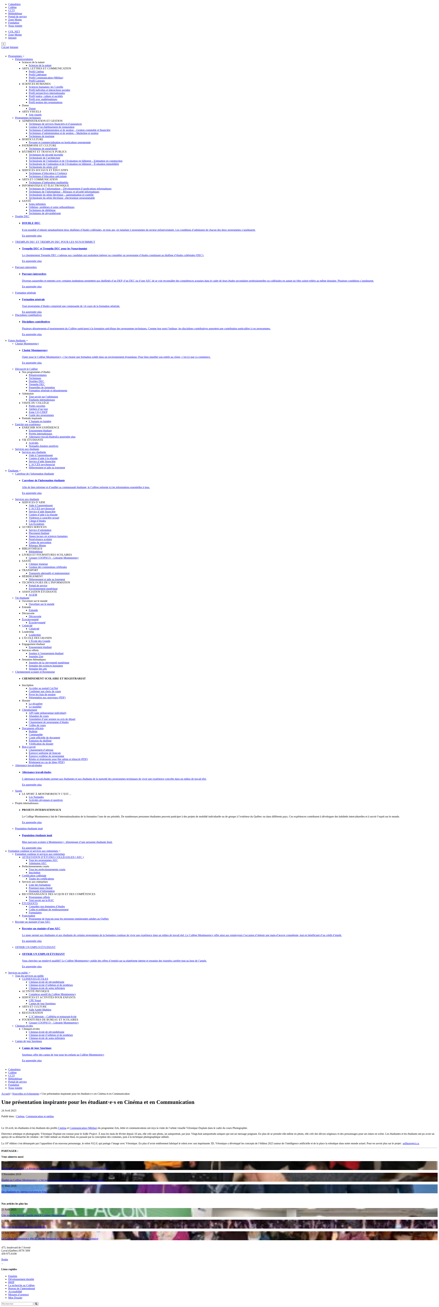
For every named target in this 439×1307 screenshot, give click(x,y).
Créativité (27, 625)
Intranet (12, 37)
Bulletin (33, 731)
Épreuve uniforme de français (45, 753)
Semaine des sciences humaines (46, 665)
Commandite (36, 734)
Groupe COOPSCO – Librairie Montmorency (54, 557)
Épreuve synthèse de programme (46, 756)
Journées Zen (36, 656)
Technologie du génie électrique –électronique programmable (62, 197)
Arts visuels (35, 114)
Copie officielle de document (44, 737)
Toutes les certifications (41, 878)
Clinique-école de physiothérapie (46, 981)
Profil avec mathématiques (43, 99)
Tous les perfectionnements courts (47, 869)
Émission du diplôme (40, 740)
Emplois (12, 1276)
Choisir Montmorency (27, 343)
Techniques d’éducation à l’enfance (48, 173)
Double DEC (22, 216)
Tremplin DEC (37, 384)
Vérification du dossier (41, 743)
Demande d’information (42, 891)
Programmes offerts (39, 897)
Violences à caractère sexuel (44, 517)
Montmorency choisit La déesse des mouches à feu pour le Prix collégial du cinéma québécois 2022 (55, 1168)
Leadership (35, 634)
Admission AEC (38, 863)
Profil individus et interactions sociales (49, 90)
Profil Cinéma (36, 71)
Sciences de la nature (40, 65)
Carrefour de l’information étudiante (34, 473)
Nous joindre (15, 25)
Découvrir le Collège (26, 368)
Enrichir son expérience (28, 424)
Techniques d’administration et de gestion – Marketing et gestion (63, 133)
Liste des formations (40, 884)
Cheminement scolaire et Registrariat (35, 671)
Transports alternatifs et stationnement (49, 573)
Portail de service (17, 16)
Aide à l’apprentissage (41, 455)
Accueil (5, 1093)
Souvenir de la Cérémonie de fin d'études (23, 1226)
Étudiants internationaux (42, 399)
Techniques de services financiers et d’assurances (55, 123)
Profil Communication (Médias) (46, 77)
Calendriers (14, 4)
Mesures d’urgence (18, 1294)
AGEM (33, 594)
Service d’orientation (40, 530)
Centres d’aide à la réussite (43, 458)
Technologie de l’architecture (44, 157)
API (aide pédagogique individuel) (47, 712)
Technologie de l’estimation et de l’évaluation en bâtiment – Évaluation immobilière (74, 163)
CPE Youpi (35, 1000)
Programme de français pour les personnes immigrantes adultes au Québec (69, 918)
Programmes (15, 56)
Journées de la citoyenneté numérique (49, 662)
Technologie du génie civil (43, 167)
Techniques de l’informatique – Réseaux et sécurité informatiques (64, 191)
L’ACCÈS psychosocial (42, 464)
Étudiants (13, 470)
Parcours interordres (26, 267)
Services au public (18, 972)
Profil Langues (37, 80)
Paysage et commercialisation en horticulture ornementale (60, 142)
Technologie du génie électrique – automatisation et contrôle (61, 194)
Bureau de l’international (21, 1288)
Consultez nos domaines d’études (47, 906)
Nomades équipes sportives (43, 446)
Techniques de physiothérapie (45, 213)
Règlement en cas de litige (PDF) (47, 762)
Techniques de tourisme (41, 136)
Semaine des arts (38, 668)
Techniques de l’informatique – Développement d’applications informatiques (70, 188)
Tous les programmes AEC (43, 860)
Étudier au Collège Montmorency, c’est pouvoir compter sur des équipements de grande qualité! (53, 1180)
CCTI (11, 10)
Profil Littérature (38, 74)
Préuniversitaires (24, 59)
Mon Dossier (15, 1297)
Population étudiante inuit (29, 828)
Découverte (35, 616)
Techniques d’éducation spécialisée (48, 176)
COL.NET (14, 31)
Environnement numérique (43, 588)
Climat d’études (37, 520)
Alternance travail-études (42, 436)
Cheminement (29, 709)
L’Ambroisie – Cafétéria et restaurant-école (52, 1016)
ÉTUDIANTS (30, 903)
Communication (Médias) (83, 1128)
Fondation (13, 22)
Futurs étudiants (17, 340)
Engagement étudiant (40, 430)
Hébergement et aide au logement (47, 467)
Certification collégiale (34, 875)
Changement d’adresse (41, 749)
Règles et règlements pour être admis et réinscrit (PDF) (58, 759)
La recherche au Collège (21, 1285)
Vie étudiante (22, 597)
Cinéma (20, 1116)
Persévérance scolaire (40, 539)
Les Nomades (36, 797)
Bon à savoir (29, 746)
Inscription (34, 872)
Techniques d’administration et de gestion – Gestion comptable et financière (69, 130)
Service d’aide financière (42, 461)
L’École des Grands (39, 641)
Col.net (5, 47)
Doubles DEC (36, 381)
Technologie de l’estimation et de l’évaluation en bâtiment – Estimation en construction (75, 160)
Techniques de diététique (42, 210)
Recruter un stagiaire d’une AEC (32, 921)
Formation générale (25, 292)
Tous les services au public (29, 975)
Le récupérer (36, 703)
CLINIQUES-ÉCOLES (35, 978)
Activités (33, 442)
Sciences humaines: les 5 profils (46, 86)
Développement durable (21, 1279)
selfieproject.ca (411, 1143)
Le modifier (35, 706)
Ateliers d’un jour (38, 409)
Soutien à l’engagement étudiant (46, 653)
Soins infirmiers (37, 204)
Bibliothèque (15, 13)
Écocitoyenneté (30, 619)
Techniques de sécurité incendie (46, 154)
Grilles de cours (37, 725)
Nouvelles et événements (25, 1093)
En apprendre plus (32, 235)
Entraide (33, 610)
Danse (32, 108)
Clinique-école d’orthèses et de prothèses (51, 985)
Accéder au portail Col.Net (43, 688)
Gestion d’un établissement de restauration (51, 127)
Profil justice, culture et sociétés (46, 96)
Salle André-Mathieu (40, 1009)
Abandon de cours (39, 716)
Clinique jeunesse (38, 563)
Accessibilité (15, 1291)
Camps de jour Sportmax (42, 1003)
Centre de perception (40, 542)
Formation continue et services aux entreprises (33, 850)
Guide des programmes (41, 415)
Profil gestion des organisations (45, 102)
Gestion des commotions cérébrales (48, 567)
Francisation (28, 915)
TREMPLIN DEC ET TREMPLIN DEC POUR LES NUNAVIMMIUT (55, 241)
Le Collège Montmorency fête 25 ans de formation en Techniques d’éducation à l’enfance (49, 1238)
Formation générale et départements (48, 390)
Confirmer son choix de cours (45, 691)
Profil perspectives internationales (47, 93)
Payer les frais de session (42, 694)
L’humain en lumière (40, 421)
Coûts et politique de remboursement (48, 909)
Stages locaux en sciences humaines (48, 536)
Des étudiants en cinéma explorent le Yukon (25, 1191)
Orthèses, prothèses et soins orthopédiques (51, 207)
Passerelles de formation (42, 387)
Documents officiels (33, 728)
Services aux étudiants (27, 449)
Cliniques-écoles (24, 1025)
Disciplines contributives (28, 315)
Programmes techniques (28, 117)
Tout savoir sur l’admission (43, 396)
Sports (18, 790)
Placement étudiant (39, 533)
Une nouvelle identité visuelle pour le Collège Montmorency (34, 1215)
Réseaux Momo (37, 545)
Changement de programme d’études (49, 722)
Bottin (4, 1259)
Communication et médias (40, 1116)
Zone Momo (15, 19)
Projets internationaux (40, 433)
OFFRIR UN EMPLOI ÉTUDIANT (35, 947)
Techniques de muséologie (43, 148)
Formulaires (35, 912)
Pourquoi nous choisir (40, 887)
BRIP (11, 1282)
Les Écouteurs (36, 523)
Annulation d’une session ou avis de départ (52, 719)
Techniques (35, 378)
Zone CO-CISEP (38, 412)
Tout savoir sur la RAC (41, 900)
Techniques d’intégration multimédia (48, 182)
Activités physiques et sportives (46, 800)
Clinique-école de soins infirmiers (47, 988)
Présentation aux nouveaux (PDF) (47, 697)
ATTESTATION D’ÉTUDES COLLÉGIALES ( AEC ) (53, 857)
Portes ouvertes (37, 405)
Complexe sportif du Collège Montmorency (52, 994)
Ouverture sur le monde (41, 604)
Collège (12, 7)
